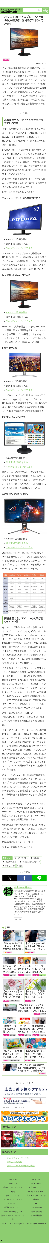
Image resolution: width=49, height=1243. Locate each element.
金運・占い (36, 1183)
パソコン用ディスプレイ (31, 862)
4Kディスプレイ (22, 858)
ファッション (13, 1203)
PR (36, 1203)
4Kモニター (37, 858)
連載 (20, 866)
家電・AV (36, 1179)
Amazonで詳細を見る (16, 312)
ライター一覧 (36, 1207)
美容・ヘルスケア (36, 1187)
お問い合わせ (36, 1211)
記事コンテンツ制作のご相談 (21, 1165)
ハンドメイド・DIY (36, 1191)
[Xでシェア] (9, 878)
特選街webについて (12, 1207)
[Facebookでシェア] (24, 878)
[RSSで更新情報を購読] (20, 919)
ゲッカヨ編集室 (14, 1161)
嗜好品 (36, 1199)
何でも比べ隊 (10, 866)
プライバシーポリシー (12, 1211)
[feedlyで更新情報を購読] (16, 919)
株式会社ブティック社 (18, 1158)
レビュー (8, 858)
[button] (39, 10)
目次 (22, 113)
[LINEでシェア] (39, 878)
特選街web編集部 (23, 887)
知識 (13, 1191)
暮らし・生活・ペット (12, 1187)
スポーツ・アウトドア (12, 1199)
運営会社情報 (36, 1215)
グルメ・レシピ (12, 1195)
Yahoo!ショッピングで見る (19, 248)
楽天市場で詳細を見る (17, 462)
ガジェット (13, 1183)
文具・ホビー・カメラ (36, 1195)
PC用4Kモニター (11, 862)
